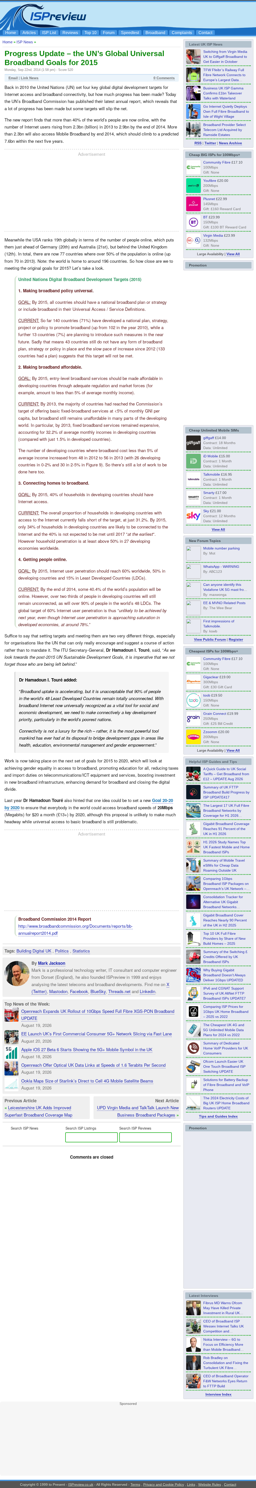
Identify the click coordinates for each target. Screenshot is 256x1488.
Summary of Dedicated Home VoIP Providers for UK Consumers (225, 1048)
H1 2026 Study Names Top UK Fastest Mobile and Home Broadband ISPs (226, 847)
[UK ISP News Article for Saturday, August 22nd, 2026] (193, 81)
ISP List (49, 33)
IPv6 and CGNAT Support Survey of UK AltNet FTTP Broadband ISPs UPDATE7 (224, 993)
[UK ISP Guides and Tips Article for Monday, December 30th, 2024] (193, 1036)
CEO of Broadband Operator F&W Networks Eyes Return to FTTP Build (225, 1381)
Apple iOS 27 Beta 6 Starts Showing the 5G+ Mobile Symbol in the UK (86, 1049)
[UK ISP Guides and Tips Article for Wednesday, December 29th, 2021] (193, 1091)
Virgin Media (213, 235)
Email (13, 78)
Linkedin (147, 991)
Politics (62, 951)
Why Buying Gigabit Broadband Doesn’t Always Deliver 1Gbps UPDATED (224, 975)
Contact (205, 33)
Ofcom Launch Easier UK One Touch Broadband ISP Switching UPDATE (224, 1066)
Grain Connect (214, 714)
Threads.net (119, 991)
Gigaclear (210, 677)
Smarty (208, 493)
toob (206, 695)
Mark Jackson (51, 963)
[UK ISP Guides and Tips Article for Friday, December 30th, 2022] (193, 1054)
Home (10, 33)
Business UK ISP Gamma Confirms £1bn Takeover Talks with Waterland (223, 93)
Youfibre (209, 181)
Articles (29, 33)
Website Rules (209, 1484)
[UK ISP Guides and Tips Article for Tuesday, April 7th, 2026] (193, 889)
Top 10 (90, 33)
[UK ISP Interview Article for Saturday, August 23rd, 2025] (193, 1369)
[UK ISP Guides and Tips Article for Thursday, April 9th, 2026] (193, 871)
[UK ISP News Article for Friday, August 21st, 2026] (193, 117)
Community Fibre (216, 162)
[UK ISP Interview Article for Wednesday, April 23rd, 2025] (193, 1387)
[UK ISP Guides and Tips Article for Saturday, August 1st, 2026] (193, 816)
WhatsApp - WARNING (221, 567)
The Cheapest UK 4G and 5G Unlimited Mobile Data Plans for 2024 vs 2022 (223, 1030)
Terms (135, 1484)
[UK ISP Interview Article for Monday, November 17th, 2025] (193, 1350)
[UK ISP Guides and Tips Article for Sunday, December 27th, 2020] (193, 981)
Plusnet (209, 199)
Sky (206, 511)
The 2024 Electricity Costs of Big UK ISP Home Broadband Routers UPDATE (226, 1103)
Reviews (70, 33)
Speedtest (130, 33)
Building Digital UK (33, 951)
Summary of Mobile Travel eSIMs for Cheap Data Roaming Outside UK (224, 865)
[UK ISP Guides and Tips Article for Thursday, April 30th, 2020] (193, 798)
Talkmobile (211, 474)
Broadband (155, 33)
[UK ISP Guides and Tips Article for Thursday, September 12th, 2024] (193, 1072)
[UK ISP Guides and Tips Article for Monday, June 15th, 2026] (193, 853)
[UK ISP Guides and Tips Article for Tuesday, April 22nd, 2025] (193, 963)
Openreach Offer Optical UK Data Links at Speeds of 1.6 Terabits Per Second (93, 1065)
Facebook (79, 991)
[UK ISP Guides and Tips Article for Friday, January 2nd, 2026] (193, 926)
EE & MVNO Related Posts (224, 603)
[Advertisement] (163, 15)
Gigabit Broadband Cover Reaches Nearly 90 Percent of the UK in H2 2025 (225, 920)
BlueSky (98, 991)
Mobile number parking (221, 548)
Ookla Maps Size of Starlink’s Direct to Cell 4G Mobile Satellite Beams (87, 1080)
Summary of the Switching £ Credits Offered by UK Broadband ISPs (225, 957)
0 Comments (164, 78)
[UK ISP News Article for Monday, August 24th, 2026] (193, 63)
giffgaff (208, 438)
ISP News (24, 42)
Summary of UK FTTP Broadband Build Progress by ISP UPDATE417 (226, 792)
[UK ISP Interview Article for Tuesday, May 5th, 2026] (193, 1314)
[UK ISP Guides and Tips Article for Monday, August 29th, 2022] (193, 780)
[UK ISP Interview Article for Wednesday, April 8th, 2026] (193, 1332)
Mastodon (58, 991)
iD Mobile (210, 456)
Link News (29, 78)
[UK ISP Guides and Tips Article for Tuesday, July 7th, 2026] (193, 835)
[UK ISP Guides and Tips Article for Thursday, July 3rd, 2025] (193, 944)
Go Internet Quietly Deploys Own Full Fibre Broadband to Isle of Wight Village (226, 111)
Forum (108, 33)
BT (205, 217)
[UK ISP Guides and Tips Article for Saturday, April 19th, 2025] (193, 1017)
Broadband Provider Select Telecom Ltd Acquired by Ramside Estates (224, 130)
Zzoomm (210, 732)
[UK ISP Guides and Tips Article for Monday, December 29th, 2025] (193, 908)
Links (191, 1484)
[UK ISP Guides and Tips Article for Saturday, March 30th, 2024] (193, 1109)
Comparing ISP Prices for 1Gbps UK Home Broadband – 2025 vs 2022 (225, 1012)
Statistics (81, 951)
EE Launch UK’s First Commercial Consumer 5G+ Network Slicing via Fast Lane (96, 1033)
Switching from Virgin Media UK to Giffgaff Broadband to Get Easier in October (225, 57)
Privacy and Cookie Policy (163, 1484)
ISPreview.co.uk (80, 1484)
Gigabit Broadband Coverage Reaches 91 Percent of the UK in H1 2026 (226, 829)
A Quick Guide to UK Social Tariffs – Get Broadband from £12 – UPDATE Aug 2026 (226, 774)
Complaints (182, 33)
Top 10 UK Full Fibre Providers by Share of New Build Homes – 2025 (224, 938)
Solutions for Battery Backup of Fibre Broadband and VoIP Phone (226, 1085)
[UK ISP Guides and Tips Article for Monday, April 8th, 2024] (193, 999)
